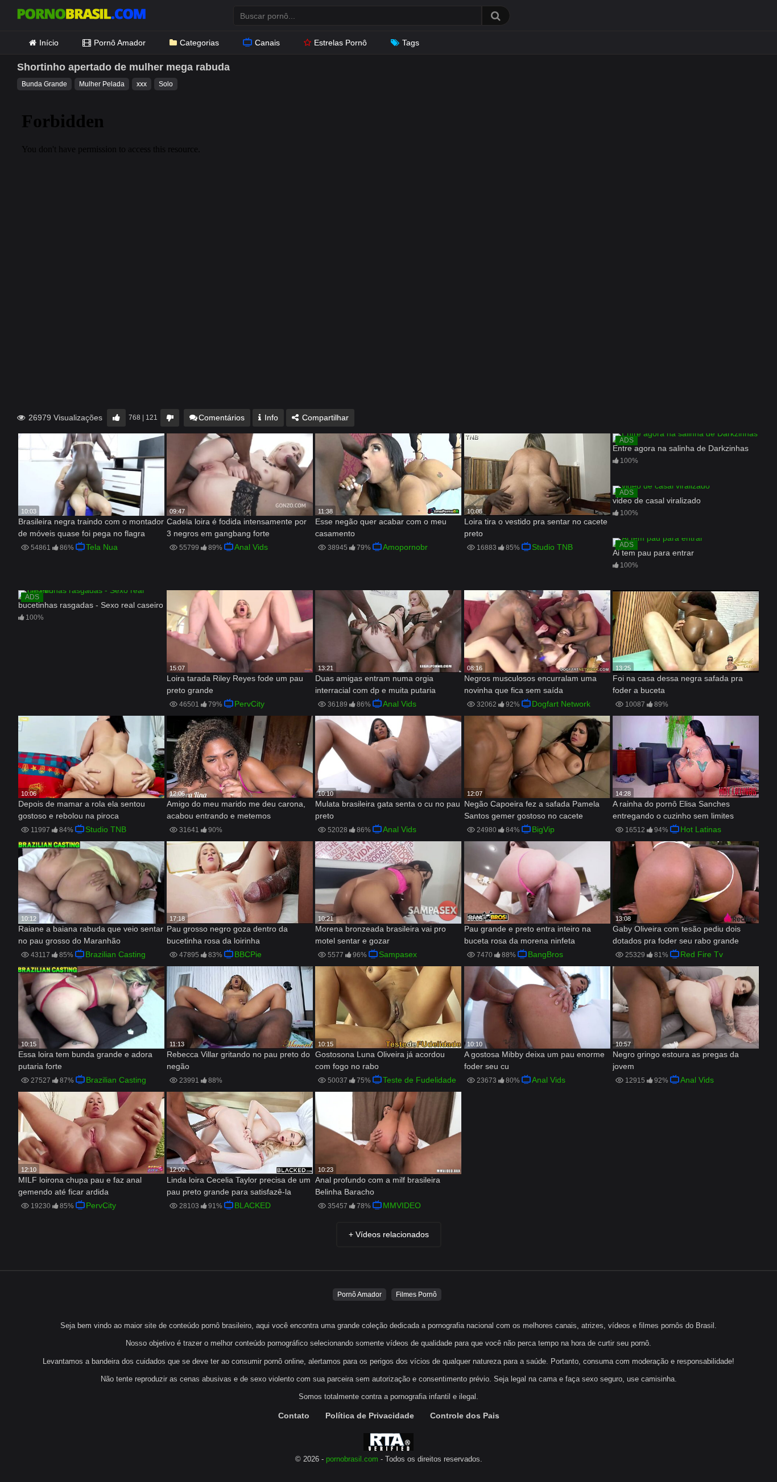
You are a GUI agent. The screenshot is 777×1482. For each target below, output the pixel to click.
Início (49, 42)
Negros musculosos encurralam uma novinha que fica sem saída (530, 684)
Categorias (199, 42)
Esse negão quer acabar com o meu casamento (381, 527)
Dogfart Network (561, 703)
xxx (142, 84)
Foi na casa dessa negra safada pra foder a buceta (678, 684)
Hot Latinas (700, 829)
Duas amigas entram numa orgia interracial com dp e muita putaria (375, 684)
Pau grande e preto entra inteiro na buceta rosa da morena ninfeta (527, 934)
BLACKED (252, 1205)
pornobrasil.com (352, 1459)
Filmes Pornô (416, 1295)
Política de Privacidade (369, 1415)
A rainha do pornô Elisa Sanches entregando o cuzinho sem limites (673, 809)
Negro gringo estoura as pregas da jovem (676, 1060)
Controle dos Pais (464, 1415)
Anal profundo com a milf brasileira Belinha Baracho (377, 1185)
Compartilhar (324, 417)
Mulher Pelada (102, 84)
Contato (293, 1415)
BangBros (545, 954)
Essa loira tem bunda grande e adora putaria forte (85, 1060)
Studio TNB (552, 547)
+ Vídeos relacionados (389, 1234)
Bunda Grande (44, 84)
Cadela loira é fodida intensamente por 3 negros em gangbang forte (237, 527)
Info (270, 417)
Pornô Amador (120, 42)
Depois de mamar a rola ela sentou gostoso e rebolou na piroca (81, 809)
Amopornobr (405, 547)
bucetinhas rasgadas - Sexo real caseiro (90, 605)
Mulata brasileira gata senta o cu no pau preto (387, 809)
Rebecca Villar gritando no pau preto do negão (238, 1060)
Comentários (222, 417)
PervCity (249, 703)
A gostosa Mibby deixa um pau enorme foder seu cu (534, 1060)
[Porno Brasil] (81, 15)
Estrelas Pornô (340, 42)
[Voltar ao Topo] (739, 1447)
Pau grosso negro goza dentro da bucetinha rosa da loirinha (227, 934)
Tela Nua (102, 547)
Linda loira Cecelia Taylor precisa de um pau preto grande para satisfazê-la (239, 1185)
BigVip (543, 829)
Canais (267, 42)
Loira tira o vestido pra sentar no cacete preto (535, 527)
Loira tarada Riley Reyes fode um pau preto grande (235, 684)
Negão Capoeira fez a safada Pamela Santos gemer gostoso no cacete (532, 809)
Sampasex (398, 954)
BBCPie (248, 954)
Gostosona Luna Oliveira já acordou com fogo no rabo (380, 1060)
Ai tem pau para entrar (653, 552)
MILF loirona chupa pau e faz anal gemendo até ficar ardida (80, 1185)
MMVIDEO (402, 1205)
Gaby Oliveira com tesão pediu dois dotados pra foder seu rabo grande (677, 934)
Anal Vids (251, 547)
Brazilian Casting (115, 954)
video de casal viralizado (657, 500)
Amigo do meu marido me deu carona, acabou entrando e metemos (236, 809)
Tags (410, 42)
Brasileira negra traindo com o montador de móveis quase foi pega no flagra (91, 527)
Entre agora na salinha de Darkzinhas (681, 448)
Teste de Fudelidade (419, 1079)
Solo (166, 84)
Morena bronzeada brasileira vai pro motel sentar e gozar (380, 934)
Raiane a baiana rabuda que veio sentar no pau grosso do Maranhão (90, 934)
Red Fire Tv (701, 954)
